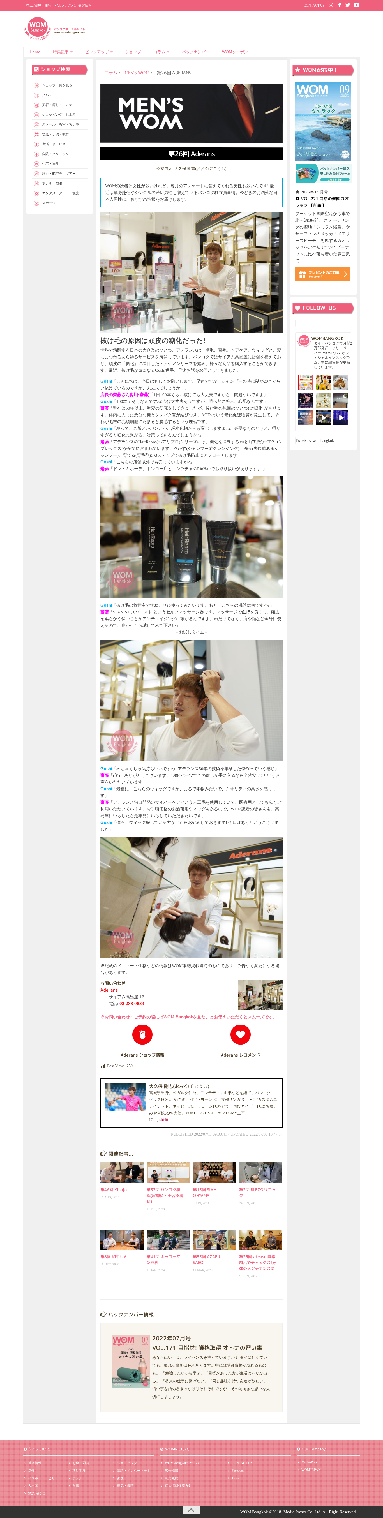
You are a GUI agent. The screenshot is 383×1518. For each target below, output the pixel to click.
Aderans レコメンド (240, 1055)
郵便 (120, 1478)
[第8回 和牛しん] (122, 1240)
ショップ (133, 52)
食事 (75, 1486)
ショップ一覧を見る (57, 85)
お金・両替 (80, 1463)
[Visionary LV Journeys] (323, 417)
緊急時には (36, 1493)
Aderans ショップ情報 (142, 1055)
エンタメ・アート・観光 (60, 193)
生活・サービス (54, 144)
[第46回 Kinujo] (122, 1172)
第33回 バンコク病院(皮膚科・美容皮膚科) (165, 1195)
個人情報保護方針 (178, 1486)
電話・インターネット (134, 1471)
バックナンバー (195, 52)
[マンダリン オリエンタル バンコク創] (323, 400)
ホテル (77, 1478)
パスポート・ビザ (41, 1478)
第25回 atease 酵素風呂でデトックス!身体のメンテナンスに (257, 1262)
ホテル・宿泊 (52, 183)
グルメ (47, 95)
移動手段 (79, 1471)
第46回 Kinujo (113, 1189)
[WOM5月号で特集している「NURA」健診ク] (340, 400)
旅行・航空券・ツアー (59, 173)
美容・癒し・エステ (57, 105)
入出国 (33, 1486)
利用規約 (171, 1478)
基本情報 (34, 1463)
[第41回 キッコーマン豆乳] (168, 1240)
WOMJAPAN (311, 1470)
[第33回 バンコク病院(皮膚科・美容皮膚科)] (168, 1172)
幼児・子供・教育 (55, 134)
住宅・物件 (50, 164)
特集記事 (61, 52)
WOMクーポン (235, 52)
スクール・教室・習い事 (60, 124)
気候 (31, 1471)
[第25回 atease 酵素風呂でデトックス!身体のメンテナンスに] (260, 1240)
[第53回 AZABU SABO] (214, 1240)
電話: (126, 1003)
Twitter (236, 1478)
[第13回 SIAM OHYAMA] (214, 1172)
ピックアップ (97, 52)
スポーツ (49, 203)
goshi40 (162, 1120)
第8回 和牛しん (114, 1256)
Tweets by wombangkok (315, 440)
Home (35, 52)
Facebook (238, 1471)
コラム (159, 52)
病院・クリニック (55, 154)
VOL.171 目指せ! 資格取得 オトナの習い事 (207, 1347)
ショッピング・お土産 (59, 115)
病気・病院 (125, 1486)
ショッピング (127, 1463)
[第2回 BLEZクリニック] (260, 1172)
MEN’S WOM (137, 73)
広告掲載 (171, 1471)
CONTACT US (314, 6)
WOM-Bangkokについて (182, 1463)
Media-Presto (310, 1462)
